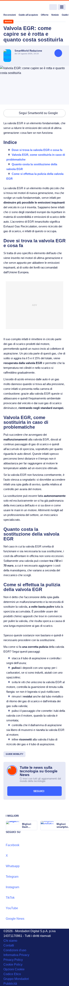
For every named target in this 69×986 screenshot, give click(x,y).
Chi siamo (10, 940)
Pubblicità (10, 983)
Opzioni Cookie (14, 969)
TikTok (10, 897)
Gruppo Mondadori (16, 978)
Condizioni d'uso (14, 950)
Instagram (12, 887)
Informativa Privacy (16, 955)
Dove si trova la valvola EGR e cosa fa (37, 150)
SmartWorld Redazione (28, 50)
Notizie (55, 15)
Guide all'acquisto (28, 15)
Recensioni (9, 15)
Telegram (12, 876)
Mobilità (8, 21)
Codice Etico (12, 974)
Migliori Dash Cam (26, 825)
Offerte (44, 15)
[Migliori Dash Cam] (34, 825)
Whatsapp (13, 866)
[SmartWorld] (17, 7)
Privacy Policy (13, 959)
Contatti (8, 945)
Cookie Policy (12, 964)
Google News (15, 918)
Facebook (12, 845)
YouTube (12, 908)
